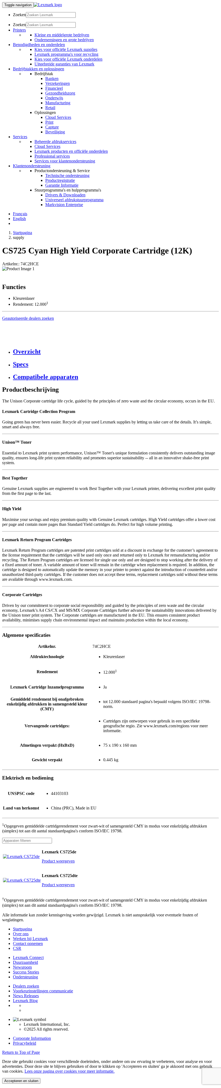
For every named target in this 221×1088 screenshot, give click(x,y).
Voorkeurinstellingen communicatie (43, 991)
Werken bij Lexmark (30, 938)
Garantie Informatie (61, 185)
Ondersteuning (25, 977)
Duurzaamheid (25, 962)
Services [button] (20, 136)
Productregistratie (60, 180)
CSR (17, 948)
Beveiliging (55, 132)
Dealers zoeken (26, 986)
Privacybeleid (24, 1043)
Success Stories (26, 972)
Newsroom (22, 967)
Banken (51, 78)
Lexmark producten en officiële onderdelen (71, 151)
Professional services (52, 156)
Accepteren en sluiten (21, 1081)
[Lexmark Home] (48, 4)
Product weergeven (58, 861)
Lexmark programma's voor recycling (66, 54)
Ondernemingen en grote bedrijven (64, 39)
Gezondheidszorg (60, 93)
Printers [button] (19, 30)
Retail (50, 107)
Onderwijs (54, 98)
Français (20, 213)
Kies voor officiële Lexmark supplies (65, 49)
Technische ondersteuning (67, 175)
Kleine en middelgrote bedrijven (61, 35)
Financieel (54, 88)
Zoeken (19, 14)
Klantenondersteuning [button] (31, 166)
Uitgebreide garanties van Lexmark (64, 64)
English (19, 218)
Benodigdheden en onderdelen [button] (39, 44)
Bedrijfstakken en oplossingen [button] (38, 69)
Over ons (21, 933)
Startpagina (22, 232)
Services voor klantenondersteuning (64, 161)
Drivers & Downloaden (65, 195)
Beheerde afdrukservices (55, 141)
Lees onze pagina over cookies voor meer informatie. (70, 1071)
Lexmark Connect (28, 957)
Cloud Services (58, 117)
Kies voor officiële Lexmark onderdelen (68, 59)
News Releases (26, 995)
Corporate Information (32, 1038)
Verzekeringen (57, 83)
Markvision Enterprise (64, 204)
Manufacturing (57, 102)
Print (49, 122)
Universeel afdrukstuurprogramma (74, 199)
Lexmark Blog (25, 1000)
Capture (52, 127)
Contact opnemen (28, 943)
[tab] (116, 351)
